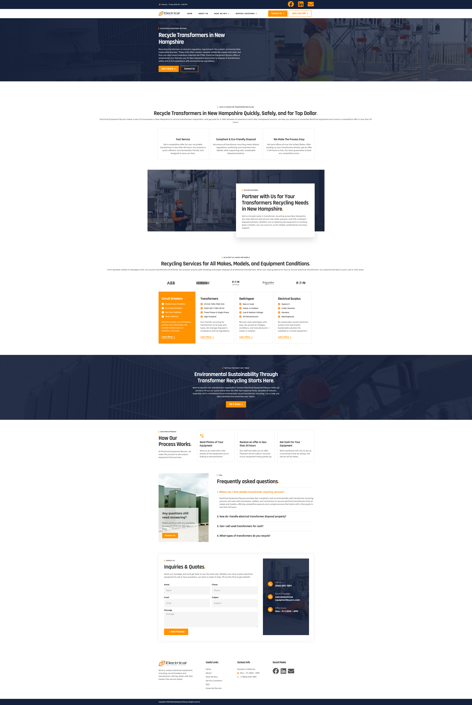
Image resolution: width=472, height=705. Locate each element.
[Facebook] (291, 4)
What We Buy (220, 14)
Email (166, 597)
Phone (215, 584)
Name (166, 584)
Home (189, 14)
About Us (203, 14)
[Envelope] (311, 4)
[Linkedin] (301, 4)
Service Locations (245, 14)
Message (168, 610)
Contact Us (170, 535)
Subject (215, 597)
